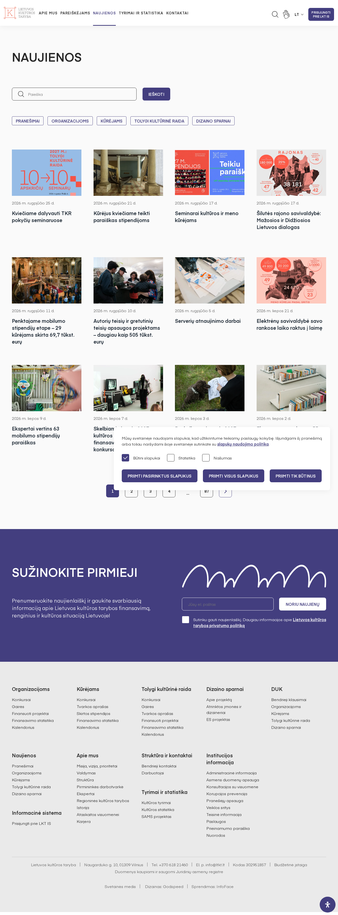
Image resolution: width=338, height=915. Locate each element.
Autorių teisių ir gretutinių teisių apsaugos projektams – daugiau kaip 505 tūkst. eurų (127, 331)
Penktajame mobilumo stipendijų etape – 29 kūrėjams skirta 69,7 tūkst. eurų (43, 331)
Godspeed (173, 886)
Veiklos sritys (218, 807)
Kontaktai (177, 12)
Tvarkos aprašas (92, 706)
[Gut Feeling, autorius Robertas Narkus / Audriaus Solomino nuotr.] (47, 388)
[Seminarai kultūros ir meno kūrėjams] (210, 173)
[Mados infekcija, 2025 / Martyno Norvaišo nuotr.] (128, 388)
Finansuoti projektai (30, 713)
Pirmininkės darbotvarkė (100, 786)
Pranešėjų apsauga (224, 800)
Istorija (83, 807)
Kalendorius (23, 727)
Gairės (18, 706)
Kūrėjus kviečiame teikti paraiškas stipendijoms (122, 216)
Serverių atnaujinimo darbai (208, 320)
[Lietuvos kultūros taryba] (19, 13)
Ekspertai (86, 793)
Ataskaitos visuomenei (98, 814)
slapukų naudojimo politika (243, 444)
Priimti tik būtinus (296, 476)
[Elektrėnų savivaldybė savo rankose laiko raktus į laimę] (291, 280)
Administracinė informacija (231, 772)
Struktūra (85, 779)
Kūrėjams (111, 121)
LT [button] (297, 14)
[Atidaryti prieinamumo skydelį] (328, 905)
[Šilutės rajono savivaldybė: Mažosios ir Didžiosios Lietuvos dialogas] (291, 173)
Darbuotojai (153, 772)
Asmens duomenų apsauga (232, 779)
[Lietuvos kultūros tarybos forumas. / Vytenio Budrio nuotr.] (210, 280)
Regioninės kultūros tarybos (103, 800)
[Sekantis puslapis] (225, 490)
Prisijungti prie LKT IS (321, 14)
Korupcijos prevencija (226, 793)
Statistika (186, 457)
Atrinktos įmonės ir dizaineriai (223, 709)
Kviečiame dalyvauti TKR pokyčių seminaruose (42, 216)
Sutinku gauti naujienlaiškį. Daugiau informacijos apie (259, 622)
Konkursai (21, 699)
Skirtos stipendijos (93, 713)
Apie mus (48, 12)
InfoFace (225, 886)
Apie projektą (219, 699)
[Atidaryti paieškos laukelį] (275, 14)
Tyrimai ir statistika (141, 12)
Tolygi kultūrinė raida (159, 121)
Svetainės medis (120, 886)
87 (206, 491)
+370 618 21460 (173, 864)
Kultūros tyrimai (156, 802)
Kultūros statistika (158, 809)
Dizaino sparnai (213, 121)
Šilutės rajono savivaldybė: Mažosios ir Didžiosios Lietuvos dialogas (289, 220)
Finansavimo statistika (33, 720)
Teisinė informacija (223, 814)
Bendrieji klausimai (288, 699)
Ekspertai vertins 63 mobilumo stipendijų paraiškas (36, 435)
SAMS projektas (156, 816)
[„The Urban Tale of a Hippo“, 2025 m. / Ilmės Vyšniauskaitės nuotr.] (128, 280)
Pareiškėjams (75, 12)
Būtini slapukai (146, 457)
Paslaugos (216, 821)
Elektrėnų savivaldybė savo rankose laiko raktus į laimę (289, 324)
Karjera (84, 821)
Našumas (223, 457)
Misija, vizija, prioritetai (97, 765)
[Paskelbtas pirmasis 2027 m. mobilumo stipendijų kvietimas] (210, 388)
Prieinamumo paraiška (228, 828)
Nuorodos (215, 835)
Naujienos (104, 12)
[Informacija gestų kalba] (286, 14)
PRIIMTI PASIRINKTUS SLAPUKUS (160, 476)
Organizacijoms (70, 121)
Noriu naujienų (302, 604)
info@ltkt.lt (215, 864)
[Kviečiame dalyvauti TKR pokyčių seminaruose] (47, 173)
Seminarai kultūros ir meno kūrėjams (207, 216)
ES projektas (218, 719)
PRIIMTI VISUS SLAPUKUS (233, 476)
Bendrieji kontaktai (159, 765)
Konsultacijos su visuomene (232, 786)
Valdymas (86, 772)
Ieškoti (156, 94)
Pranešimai (28, 121)
